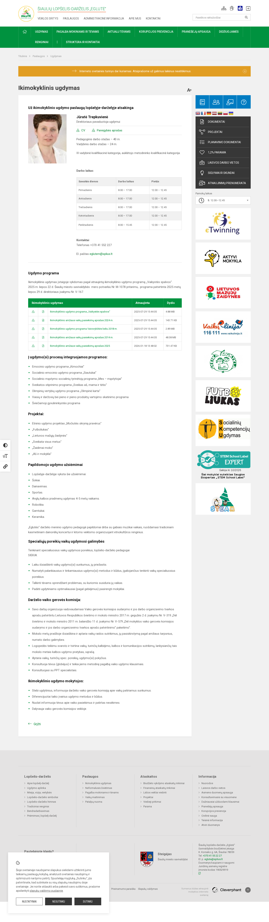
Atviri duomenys (210, 824)
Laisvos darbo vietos (223, 162)
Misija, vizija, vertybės (39, 792)
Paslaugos (71, 18)
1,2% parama (217, 152)
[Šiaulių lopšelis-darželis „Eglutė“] (26, 12)
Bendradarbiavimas (38, 811)
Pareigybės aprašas (109, 130)
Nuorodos (207, 783)
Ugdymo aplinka (36, 787)
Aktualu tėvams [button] (119, 31)
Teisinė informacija (212, 820)
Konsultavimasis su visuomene (219, 797)
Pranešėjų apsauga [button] (196, 31)
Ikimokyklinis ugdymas (98, 783)
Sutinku (88, 901)
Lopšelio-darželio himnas (41, 801)
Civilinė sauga (209, 815)
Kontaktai (153, 18)
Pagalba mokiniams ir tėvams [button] (78, 31)
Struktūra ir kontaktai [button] (83, 42)
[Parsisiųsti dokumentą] (33, 311)
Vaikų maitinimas (95, 797)
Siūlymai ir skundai (221, 172)
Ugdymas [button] (41, 31)
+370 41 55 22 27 (212, 855)
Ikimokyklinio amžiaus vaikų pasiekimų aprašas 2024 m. (81, 320)
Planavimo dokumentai (224, 142)
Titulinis (23, 56)
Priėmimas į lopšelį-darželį (42, 815)
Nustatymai (29, 901)
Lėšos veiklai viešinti (155, 792)
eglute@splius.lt (213, 859)
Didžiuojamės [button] (229, 31)
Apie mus (135, 18)
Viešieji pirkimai (152, 801)
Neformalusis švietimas (98, 787)
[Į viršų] (248, 890)
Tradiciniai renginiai (38, 806)
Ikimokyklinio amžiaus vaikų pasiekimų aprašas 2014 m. (81, 337)
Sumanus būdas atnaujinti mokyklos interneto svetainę (194, 891)
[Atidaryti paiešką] (246, 17)
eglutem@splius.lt (101, 254)
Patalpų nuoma (93, 801)
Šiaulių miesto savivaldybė (173, 859)
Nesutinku (58, 901)
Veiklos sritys (48, 18)
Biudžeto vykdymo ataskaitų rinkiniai (164, 783)
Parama (147, 806)
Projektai (215, 132)
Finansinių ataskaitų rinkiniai (159, 787)
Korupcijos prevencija (213, 811)
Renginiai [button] (41, 42)
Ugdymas (55, 56)
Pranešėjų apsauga (212, 806)
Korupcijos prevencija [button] (156, 31)
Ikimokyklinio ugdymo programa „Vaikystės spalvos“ (80, 311)
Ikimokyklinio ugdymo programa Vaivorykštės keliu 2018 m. (83, 328)
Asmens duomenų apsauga (217, 792)
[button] (223, 8)
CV (83, 130)
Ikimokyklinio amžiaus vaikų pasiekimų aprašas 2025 (80, 345)
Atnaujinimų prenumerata (227, 183)
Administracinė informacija (104, 18)
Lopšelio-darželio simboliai (42, 797)
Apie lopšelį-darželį (38, 783)
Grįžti (37, 724)
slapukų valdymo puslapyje (46, 890)
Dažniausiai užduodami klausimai (220, 801)
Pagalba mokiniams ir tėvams (102, 792)
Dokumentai (216, 121)
